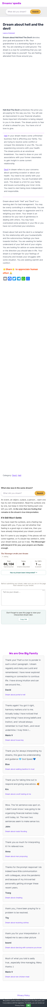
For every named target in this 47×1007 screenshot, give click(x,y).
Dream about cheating (13, 898)
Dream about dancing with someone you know (23, 948)
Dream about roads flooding (16, 831)
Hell (5, 136)
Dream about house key (14, 740)
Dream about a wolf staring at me (18, 794)
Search (35, 12)
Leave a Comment (9, 33)
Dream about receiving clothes (17, 923)
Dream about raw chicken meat (17, 977)
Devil (6, 169)
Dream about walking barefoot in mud (19, 769)
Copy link (23, 619)
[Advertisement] (23, 84)
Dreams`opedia (11, 3)
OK (28, 1005)
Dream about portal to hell (15, 695)
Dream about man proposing (16, 856)
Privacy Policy (23, 995)
